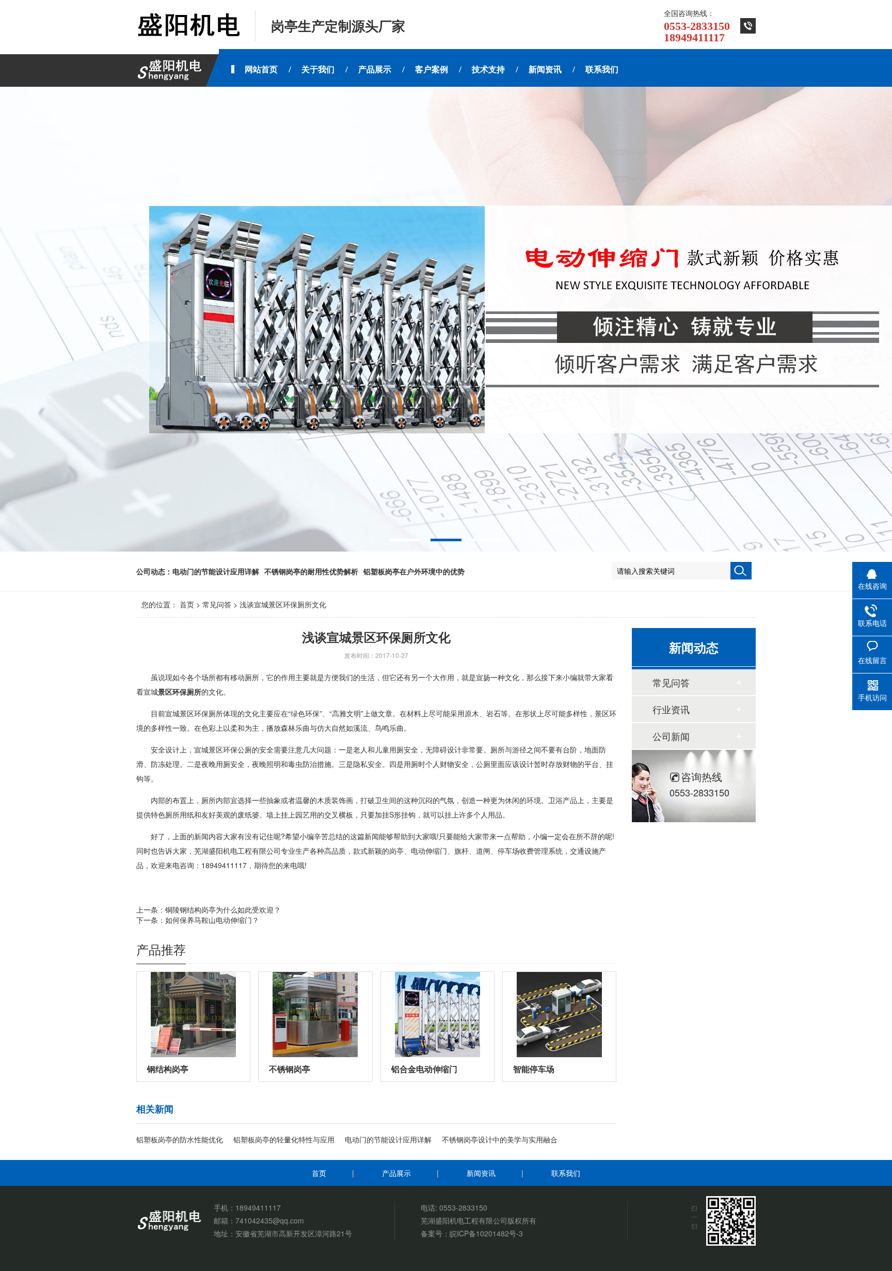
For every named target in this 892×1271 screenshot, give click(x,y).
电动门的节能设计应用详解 (215, 571)
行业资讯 (671, 709)
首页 (187, 604)
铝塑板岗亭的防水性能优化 (179, 1139)
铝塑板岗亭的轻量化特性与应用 (283, 1139)
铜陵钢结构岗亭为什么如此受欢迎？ (223, 909)
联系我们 (565, 1173)
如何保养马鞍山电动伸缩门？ (212, 920)
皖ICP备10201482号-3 (486, 1233)
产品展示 (396, 1173)
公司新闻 (671, 736)
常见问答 (216, 604)
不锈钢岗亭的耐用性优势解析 (311, 571)
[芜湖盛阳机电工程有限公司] (188, 25)
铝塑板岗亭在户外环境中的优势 (414, 571)
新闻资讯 (481, 1173)
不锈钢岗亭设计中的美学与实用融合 (500, 1139)
